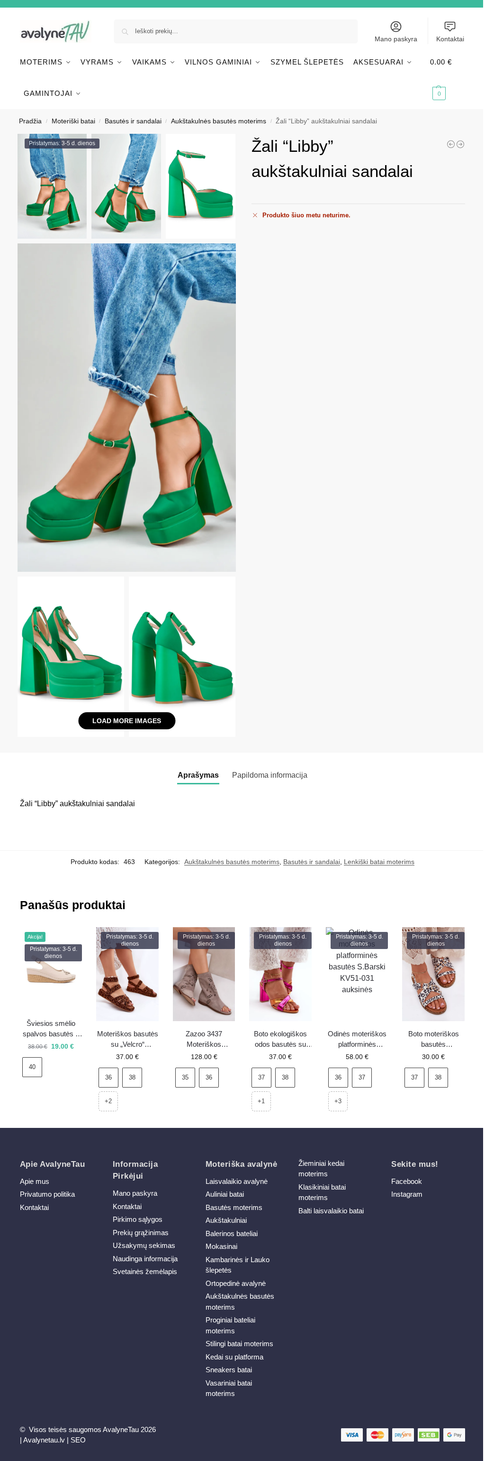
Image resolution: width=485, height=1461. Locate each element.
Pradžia (30, 121)
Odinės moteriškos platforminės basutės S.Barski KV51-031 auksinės (357, 1040)
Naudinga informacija (145, 1259)
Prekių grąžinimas (141, 1232)
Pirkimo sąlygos (137, 1219)
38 (132, 1077)
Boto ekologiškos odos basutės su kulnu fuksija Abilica (281, 1040)
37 (261, 1077)
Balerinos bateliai (232, 1233)
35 (185, 1077)
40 (32, 1066)
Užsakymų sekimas (144, 1245)
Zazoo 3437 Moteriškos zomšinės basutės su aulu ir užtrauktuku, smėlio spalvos (204, 1040)
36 (108, 1077)
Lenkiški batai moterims (379, 861)
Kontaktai (450, 39)
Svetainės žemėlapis (145, 1271)
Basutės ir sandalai (133, 121)
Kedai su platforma (234, 1357)
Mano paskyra (396, 39)
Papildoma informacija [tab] (269, 775)
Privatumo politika (47, 1194)
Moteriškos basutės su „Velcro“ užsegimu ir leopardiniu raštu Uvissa (127, 1040)
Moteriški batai (73, 121)
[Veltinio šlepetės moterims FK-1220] (460, 144)
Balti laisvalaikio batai (331, 1211)
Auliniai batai (225, 1194)
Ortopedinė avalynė (236, 1283)
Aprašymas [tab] (198, 775)
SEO (78, 1440)
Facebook (406, 1181)
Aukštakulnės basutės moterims (218, 121)
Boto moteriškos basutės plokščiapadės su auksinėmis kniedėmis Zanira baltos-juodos (433, 1040)
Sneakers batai (229, 1370)
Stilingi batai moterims (239, 1344)
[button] (447, 78)
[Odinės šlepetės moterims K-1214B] (451, 144)
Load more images (126, 721)
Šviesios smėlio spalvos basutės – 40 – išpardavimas (51, 1029)
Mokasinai (221, 1246)
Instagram (406, 1194)
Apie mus (34, 1181)
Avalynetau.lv (44, 1440)
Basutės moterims (234, 1207)
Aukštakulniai (226, 1220)
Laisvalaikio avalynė (237, 1181)
